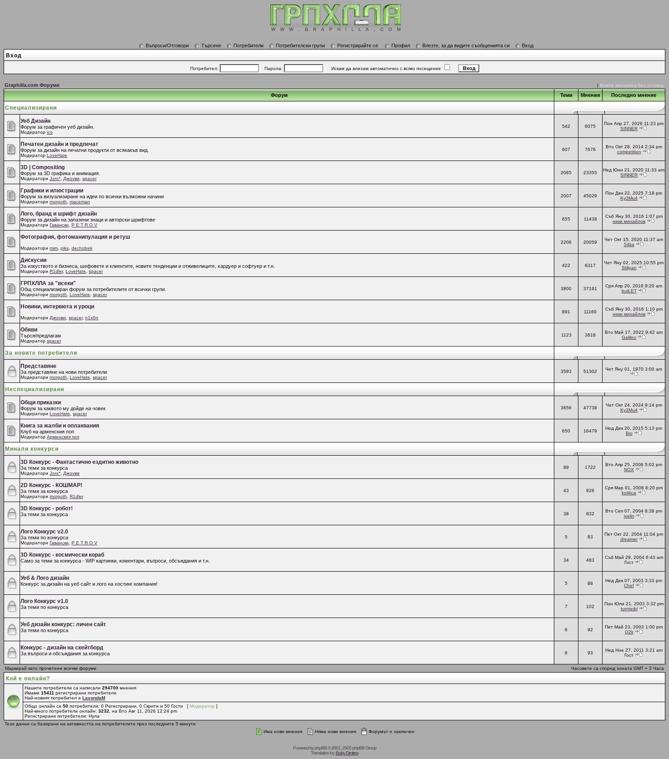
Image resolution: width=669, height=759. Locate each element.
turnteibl (629, 608)
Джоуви (71, 178)
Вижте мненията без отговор (632, 85)
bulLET (629, 290)
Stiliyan (629, 267)
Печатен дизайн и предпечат (59, 144)
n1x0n (91, 317)
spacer (89, 178)
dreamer (629, 539)
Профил (400, 45)
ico (50, 132)
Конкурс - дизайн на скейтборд (61, 647)
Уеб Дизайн (35, 121)
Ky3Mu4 (629, 198)
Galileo (629, 337)
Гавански (59, 224)
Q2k (629, 631)
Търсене (211, 45)
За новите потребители (41, 353)
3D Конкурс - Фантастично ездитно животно (79, 462)
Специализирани (31, 108)
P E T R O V (84, 224)
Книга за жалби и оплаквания (59, 425)
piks (65, 248)
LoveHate (57, 155)
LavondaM (93, 697)
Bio (629, 433)
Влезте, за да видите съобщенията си (466, 45)
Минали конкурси (32, 449)
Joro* (55, 178)
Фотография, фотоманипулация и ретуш (75, 237)
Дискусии (33, 260)
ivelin (629, 515)
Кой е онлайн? (28, 678)
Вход (527, 45)
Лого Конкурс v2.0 (44, 531)
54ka (629, 244)
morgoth (58, 201)
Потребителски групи (300, 45)
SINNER (629, 128)
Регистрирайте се (357, 45)
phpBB (320, 747)
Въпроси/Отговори (167, 45)
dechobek (81, 248)
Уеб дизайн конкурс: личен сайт (63, 624)
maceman (80, 201)
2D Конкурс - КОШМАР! (51, 485)
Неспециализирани (34, 389)
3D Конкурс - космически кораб (62, 555)
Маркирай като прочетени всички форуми (50, 668)
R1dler (56, 271)
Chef (629, 585)
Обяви (28, 330)
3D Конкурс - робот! (46, 508)
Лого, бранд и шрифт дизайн (58, 214)
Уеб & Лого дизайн (44, 578)
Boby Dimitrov (347, 752)
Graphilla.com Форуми (32, 85)
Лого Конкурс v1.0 (44, 601)
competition (629, 151)
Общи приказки (40, 402)
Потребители (248, 45)
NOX (629, 469)
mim (54, 248)
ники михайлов (629, 221)
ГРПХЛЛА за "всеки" (48, 283)
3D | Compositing (42, 167)
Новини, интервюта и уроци (57, 306)
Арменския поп (63, 436)
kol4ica (629, 492)
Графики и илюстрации (51, 190)
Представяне (38, 366)
